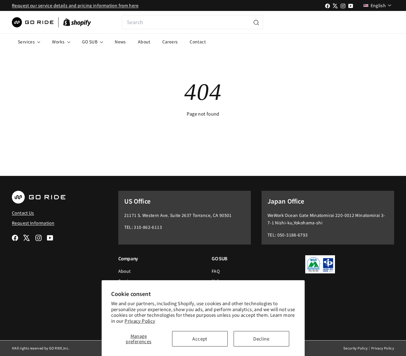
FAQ (216, 271)
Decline (261, 338)
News (120, 42)
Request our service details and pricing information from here (75, 5)
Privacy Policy (140, 321)
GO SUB (90, 42)
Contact (198, 42)
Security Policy (355, 348)
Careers (170, 42)
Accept (199, 338)
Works (58, 42)
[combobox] (192, 22)
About (144, 42)
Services (27, 42)
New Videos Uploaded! (354, 22)
